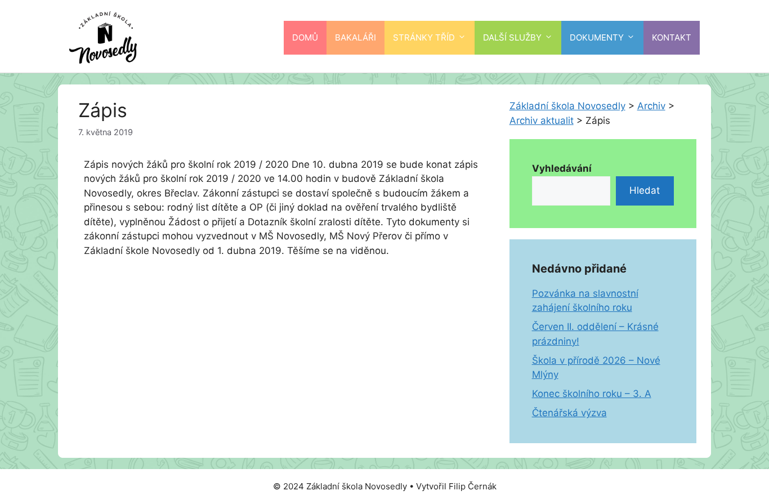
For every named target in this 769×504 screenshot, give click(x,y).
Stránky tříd (424, 37)
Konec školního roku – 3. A (591, 393)
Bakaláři (355, 37)
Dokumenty (597, 37)
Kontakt (671, 37)
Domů (305, 37)
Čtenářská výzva (569, 412)
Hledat (644, 190)
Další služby (512, 37)
